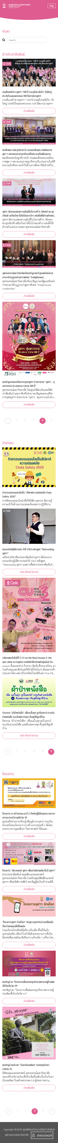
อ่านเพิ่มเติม (29, 111)
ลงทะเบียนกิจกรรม (29, 572)
